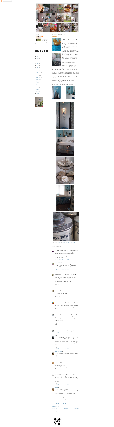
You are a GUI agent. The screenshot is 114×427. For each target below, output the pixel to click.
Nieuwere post (54, 408)
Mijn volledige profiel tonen (41, 45)
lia (55, 335)
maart (37, 87)
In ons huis (57, 5)
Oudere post (76, 408)
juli (37, 81)
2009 (38, 93)
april (37, 86)
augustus (38, 79)
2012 (38, 67)
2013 (38, 65)
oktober (37, 75)
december (38, 72)
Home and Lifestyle (58, 273)
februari (38, 89)
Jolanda (56, 249)
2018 (38, 56)
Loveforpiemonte (58, 262)
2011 (37, 69)
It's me (56, 289)
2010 (38, 71)
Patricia (56, 387)
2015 (38, 62)
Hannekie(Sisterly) (58, 351)
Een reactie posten (55, 406)
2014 (38, 63)
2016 (38, 60)
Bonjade (56, 361)
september (38, 77)
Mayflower (57, 373)
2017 (38, 58)
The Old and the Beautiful (59, 313)
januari (37, 91)
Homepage (66, 408)
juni (37, 82)
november (38, 74)
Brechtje (56, 301)
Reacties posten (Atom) (61, 411)
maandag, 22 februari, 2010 (62, 259)
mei (37, 84)
